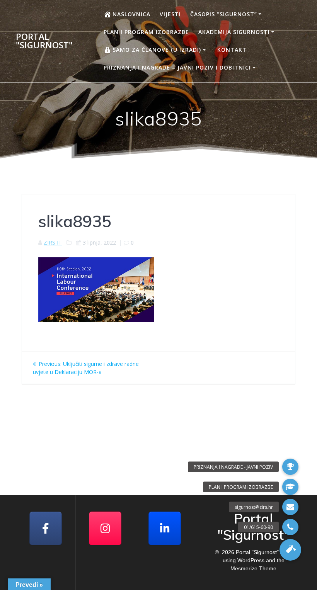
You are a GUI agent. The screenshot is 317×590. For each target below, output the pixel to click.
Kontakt (232, 49)
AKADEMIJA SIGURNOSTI (234, 32)
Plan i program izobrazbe (146, 32)
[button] (290, 550)
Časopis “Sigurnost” (223, 14)
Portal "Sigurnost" (44, 41)
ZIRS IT (53, 242)
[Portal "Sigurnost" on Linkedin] (164, 528)
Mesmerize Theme (253, 568)
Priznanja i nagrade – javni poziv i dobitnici (177, 67)
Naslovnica (131, 14)
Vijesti (170, 14)
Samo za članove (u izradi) (156, 49)
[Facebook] (45, 528)
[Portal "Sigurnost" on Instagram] (105, 528)
